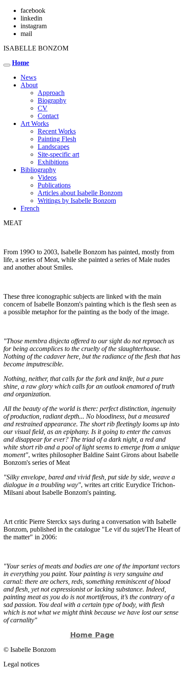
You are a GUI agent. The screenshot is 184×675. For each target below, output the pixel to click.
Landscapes (53, 146)
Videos (47, 177)
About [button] (29, 85)
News (28, 77)
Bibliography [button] (38, 169)
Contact (48, 115)
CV (42, 108)
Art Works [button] (35, 123)
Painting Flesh (57, 139)
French (30, 208)
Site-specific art (58, 154)
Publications (54, 185)
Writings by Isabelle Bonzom (77, 200)
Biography (52, 100)
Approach (51, 92)
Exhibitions (53, 162)
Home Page (92, 635)
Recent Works (57, 131)
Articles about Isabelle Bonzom (80, 192)
